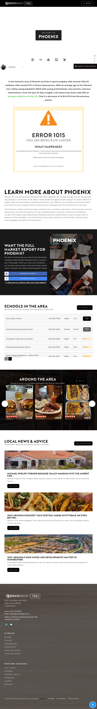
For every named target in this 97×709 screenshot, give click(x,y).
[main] (48, 295)
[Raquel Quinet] (3, 67)
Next (92, 403)
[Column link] (22, 3)
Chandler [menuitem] (9, 678)
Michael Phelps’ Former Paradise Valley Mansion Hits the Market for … (48, 474)
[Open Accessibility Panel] (92, 704)
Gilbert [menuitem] (8, 681)
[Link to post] (48, 460)
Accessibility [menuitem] (61, 698)
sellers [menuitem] (8, 640)
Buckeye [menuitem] (8, 684)
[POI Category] (32, 60)
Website (87, 318)
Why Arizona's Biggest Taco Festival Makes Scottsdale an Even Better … (47, 516)
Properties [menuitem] (10, 647)
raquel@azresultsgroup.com (19, 614)
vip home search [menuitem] (12, 654)
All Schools (83, 307)
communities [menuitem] (10, 644)
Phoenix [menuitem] (8, 671)
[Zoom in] (94, 56)
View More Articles (83, 443)
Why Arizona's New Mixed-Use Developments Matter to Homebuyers (42, 558)
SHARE (29, 387)
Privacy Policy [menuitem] (73, 698)
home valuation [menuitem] (12, 650)
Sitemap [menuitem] (51, 698)
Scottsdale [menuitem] (10, 668)
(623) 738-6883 (15, 611)
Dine (80, 381)
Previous (5, 403)
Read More (13, 486)
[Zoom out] (94, 58)
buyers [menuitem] (7, 637)
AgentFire (42, 698)
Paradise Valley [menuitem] (12, 674)
